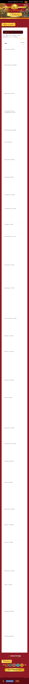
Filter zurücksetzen (21, 38)
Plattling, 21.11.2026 (9, 224)
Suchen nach (5, 29)
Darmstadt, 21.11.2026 (9, 264)
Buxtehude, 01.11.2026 (9, 427)
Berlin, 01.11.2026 (8, 397)
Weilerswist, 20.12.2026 (9, 159)
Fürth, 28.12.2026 (8, 142)
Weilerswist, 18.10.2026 (9, 509)
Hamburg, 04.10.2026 (9, 636)
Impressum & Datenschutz (13, 1)
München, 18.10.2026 (9, 524)
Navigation (14, 14)
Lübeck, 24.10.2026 (9, 482)
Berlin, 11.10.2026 (8, 584)
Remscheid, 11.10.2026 (9, 570)
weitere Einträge (14, 656)
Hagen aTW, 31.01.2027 (9, 93)
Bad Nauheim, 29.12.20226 (10, 130)
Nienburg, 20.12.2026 (9, 177)
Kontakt (21, 1)
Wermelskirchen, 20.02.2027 (11, 65)
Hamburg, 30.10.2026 (9, 461)
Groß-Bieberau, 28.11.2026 (10, 208)
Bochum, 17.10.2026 (9, 542)
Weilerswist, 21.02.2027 (9, 49)
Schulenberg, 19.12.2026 (10, 194)
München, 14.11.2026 (9, 351)
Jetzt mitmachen (14, 670)
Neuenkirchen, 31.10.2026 (10, 443)
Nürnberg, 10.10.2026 (9, 611)
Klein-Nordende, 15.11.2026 (10, 318)
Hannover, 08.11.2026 (9, 380)
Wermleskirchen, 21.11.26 (10, 236)
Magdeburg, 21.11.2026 (9, 288)
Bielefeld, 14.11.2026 (9, 335)
